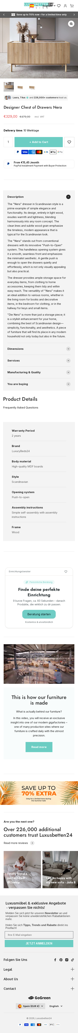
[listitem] (39, 905)
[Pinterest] (61, 960)
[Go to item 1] (9, 86)
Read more (39, 747)
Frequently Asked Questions (20, 407)
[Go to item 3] (32, 87)
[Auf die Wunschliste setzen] (69, 142)
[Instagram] (67, 960)
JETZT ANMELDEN (39, 943)
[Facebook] (55, 960)
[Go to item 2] (20, 87)
